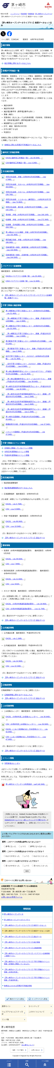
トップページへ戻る (39, 999)
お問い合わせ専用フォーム (11, 897)
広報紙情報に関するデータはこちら (18, 695)
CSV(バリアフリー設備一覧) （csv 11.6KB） (23, 281)
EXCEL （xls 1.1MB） (14, 638)
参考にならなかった (38, 846)
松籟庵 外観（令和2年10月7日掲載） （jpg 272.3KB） (28, 220)
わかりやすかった (13, 856)
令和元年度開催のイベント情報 (16, 452)
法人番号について (28, 1045)
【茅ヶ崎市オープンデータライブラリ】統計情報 (22, 942)
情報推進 (31, 14)
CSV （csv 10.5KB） (14, 526)
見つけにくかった (41, 866)
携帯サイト (6, 1006)
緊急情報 (48, 7)
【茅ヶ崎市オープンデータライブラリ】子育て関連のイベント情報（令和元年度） (27, 971)
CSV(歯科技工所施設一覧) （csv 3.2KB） (22, 163)
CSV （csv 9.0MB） (13, 509)
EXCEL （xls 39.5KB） (15, 559)
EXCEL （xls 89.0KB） (15, 521)
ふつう (23, 846)
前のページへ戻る (17, 999)
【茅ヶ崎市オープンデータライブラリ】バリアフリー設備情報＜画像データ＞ (27, 954)
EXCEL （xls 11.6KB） (14, 579)
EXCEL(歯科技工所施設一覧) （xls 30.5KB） (23, 158)
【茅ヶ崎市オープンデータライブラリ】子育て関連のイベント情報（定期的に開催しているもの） (27, 963)
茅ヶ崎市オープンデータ (43, 14)
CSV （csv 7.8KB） (13, 564)
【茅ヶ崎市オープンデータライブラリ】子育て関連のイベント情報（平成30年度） (27, 979)
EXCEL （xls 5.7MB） (14, 504)
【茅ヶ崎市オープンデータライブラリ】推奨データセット (25, 925)
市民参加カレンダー (12, 763)
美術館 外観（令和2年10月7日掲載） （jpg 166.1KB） (28, 215)
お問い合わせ (35, 1050)
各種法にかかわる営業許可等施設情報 (18, 986)
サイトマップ (34, 1006)
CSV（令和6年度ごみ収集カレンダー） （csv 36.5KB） (27, 724)
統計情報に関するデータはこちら (17, 63)
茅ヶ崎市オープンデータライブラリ (17, 920)
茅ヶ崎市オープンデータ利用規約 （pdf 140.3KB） (26, 784)
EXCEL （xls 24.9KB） (15, 661)
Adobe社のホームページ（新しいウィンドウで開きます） (26, 820)
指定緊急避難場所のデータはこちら (18, 488)
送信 (27, 871)
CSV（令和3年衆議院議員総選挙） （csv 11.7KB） (26, 609)
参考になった (11, 846)
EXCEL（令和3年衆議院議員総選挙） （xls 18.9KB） (27, 604)
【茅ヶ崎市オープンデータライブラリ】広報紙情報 (23, 948)
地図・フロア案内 (17, 1050)
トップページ (14, 14)
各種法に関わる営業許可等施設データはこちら (22, 145)
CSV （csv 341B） (13, 584)
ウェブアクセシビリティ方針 (12, 1013)
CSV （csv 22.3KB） (14, 666)
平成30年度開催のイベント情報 (16, 455)
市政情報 (24, 14)
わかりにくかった (41, 856)
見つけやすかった (13, 866)
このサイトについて (36, 1012)
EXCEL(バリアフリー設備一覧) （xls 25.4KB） (24, 276)
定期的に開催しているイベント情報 (18, 448)
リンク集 (5, 1019)
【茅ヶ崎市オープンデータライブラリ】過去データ (24, 538)
